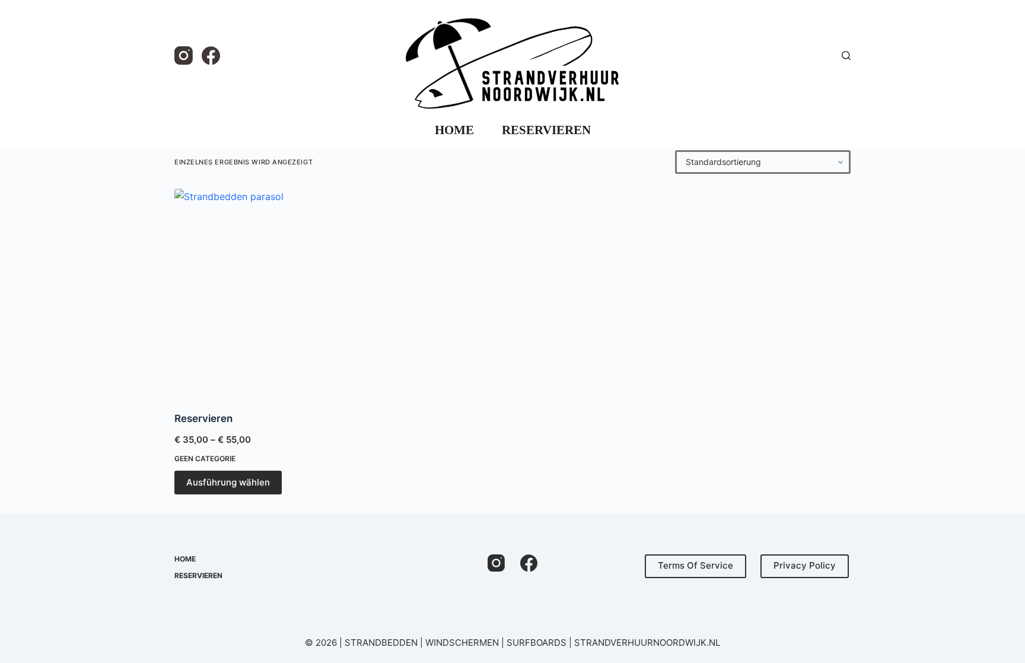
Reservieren (546, 130)
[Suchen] (846, 55)
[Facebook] (211, 55)
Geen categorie (204, 458)
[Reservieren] (252, 292)
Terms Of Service (695, 565)
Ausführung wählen (228, 482)
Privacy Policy (804, 565)
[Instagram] (183, 55)
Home (454, 130)
